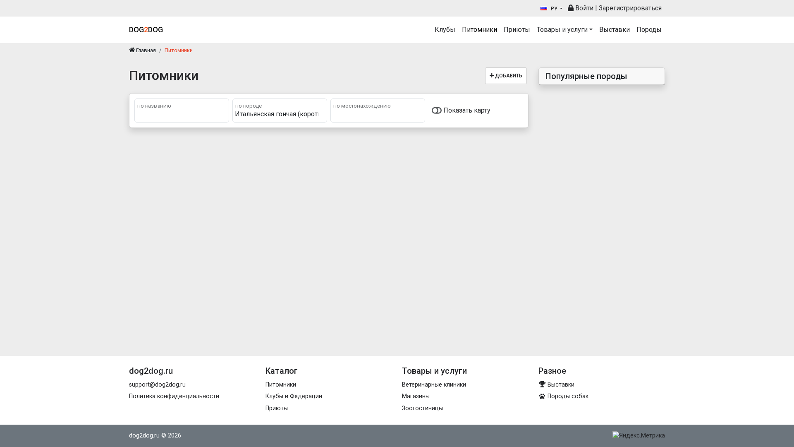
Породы (649, 30)
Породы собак (567, 396)
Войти (583, 8)
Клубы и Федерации (293, 396)
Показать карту (466, 110)
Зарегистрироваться (630, 8)
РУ (554, 9)
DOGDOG (146, 29)
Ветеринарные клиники (434, 384)
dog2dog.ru (144, 435)
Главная (145, 50)
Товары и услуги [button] (562, 30)
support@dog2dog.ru (157, 384)
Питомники (479, 30)
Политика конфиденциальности (174, 396)
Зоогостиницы (422, 408)
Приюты (517, 30)
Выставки (614, 30)
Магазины (416, 396)
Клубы (445, 30)
